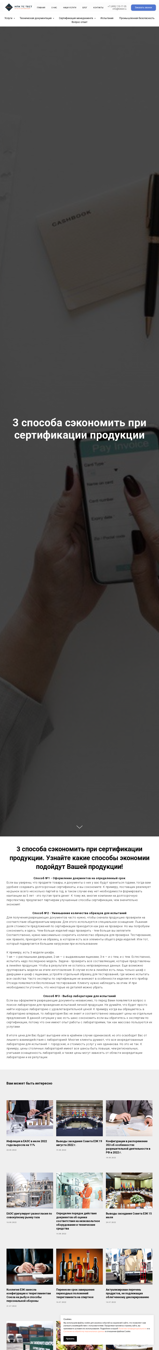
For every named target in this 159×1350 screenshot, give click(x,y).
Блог (84, 8)
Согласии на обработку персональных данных (84, 1331)
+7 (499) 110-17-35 (117, 6)
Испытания (106, 18)
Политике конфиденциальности (132, 1329)
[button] (143, 8)
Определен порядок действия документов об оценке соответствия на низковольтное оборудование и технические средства (78, 1221)
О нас (54, 8)
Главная (41, 8)
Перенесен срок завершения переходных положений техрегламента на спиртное (75, 1293)
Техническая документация (36, 18)
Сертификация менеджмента (76, 18)
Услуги (9, 18)
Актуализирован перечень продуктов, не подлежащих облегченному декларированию (127, 1293)
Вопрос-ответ (79, 22)
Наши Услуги (69, 8)
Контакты (98, 8)
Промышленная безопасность (136, 18)
